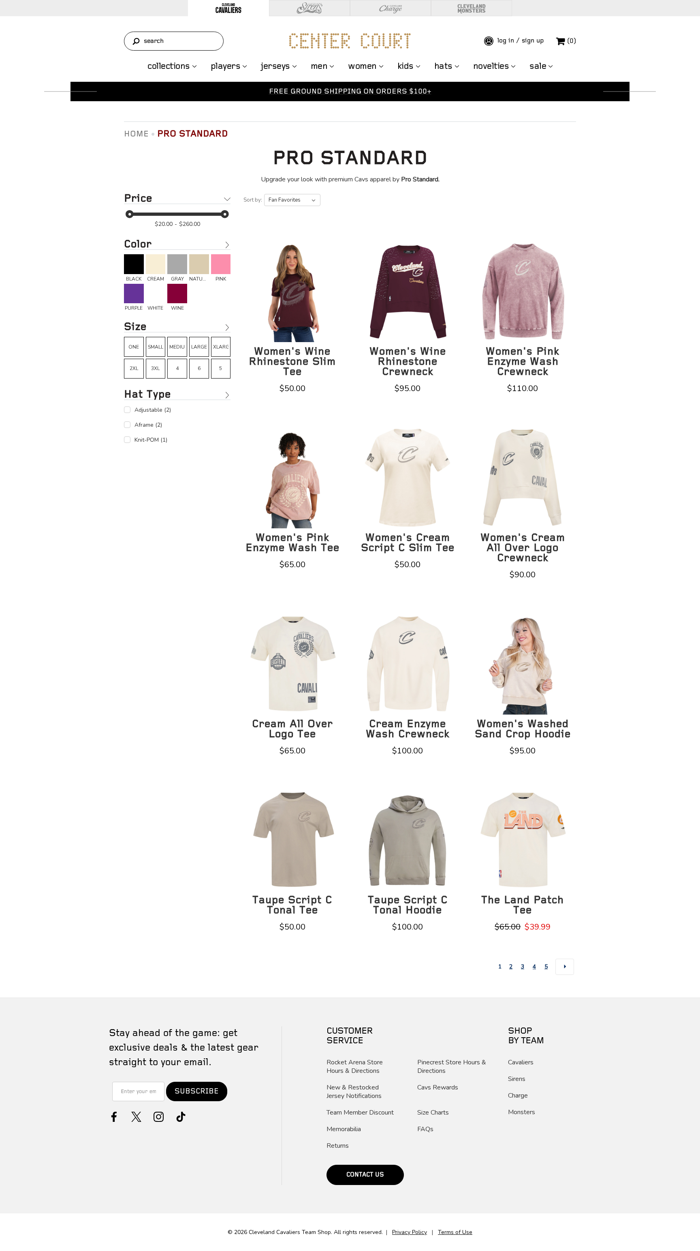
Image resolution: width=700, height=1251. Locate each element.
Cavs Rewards (437, 1087)
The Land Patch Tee (522, 905)
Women (362, 66)
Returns (338, 1146)
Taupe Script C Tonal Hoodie (408, 905)
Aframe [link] (148, 425)
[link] (134, 268)
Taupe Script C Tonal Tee (292, 905)
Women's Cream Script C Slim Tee (408, 543)
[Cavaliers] (228, 8)
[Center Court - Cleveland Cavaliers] (350, 41)
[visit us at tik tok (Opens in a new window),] (180, 1116)
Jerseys (275, 66)
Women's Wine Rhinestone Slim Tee (292, 362)
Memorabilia (344, 1129)
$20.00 (164, 224)
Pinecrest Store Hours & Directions (451, 1066)
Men (319, 66)
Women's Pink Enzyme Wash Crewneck (522, 362)
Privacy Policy (409, 1232)
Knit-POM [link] (150, 440)
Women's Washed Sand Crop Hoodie (523, 729)
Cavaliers (521, 1062)
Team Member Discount (360, 1112)
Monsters (521, 1112)
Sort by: (252, 200)
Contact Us (365, 1175)
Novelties (491, 66)
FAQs (425, 1129)
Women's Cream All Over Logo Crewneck (522, 548)
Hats (443, 66)
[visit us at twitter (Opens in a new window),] (135, 1116)
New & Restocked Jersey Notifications (354, 1091)
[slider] (130, 214)
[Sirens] (309, 8)
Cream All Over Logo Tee (292, 729)
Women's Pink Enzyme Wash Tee (292, 543)
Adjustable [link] (152, 410)
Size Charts (433, 1112)
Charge (518, 1095)
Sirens (516, 1079)
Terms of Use (455, 1232)
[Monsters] (471, 8)
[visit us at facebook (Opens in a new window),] (113, 1116)
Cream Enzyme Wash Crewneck (408, 729)
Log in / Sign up (519, 41)
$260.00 (189, 224)
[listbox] (292, 200)
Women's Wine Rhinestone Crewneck (407, 362)
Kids (405, 66)
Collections (168, 66)
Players (226, 66)
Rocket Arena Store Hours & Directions (355, 1066)
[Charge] (390, 8)
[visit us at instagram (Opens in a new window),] (158, 1116)
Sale (537, 66)
